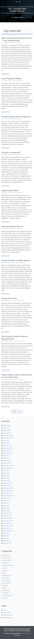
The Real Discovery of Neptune (16, 116)
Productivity (6, 583)
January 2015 (7, 516)
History (5, 568)
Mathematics (7, 575)
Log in (5, 610)
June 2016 (6, 473)
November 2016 (8, 465)
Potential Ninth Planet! (12, 226)
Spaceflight (6, 590)
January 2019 (7, 433)
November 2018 (8, 438)
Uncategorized (7, 595)
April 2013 (6, 538)
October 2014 (7, 523)
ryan (2, 42)
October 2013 (7, 528)
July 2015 (6, 501)
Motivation (6, 578)
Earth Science (7, 560)
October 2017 (7, 450)
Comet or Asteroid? (10, 152)
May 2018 (6, 443)
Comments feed (8, 615)
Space (5, 588)
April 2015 (6, 508)
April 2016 (6, 478)
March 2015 (6, 511)
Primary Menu (18, 17)
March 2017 (6, 458)
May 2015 (6, 506)
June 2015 (6, 503)
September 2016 (8, 468)
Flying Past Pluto (9, 298)
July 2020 (6, 428)
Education (6, 563)
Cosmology (6, 558)
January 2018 (7, 445)
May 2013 (6, 536)
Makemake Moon (9, 190)
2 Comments (18, 42)
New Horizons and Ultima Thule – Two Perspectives (16, 39)
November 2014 (8, 521)
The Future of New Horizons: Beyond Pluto (14, 337)
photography (7, 580)
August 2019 (7, 430)
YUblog (5, 598)
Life (4, 573)
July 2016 (6, 470)
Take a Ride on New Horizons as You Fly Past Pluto (16, 376)
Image (5, 570)
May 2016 (6, 475)
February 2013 (7, 543)
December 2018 (8, 435)
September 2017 (8, 453)
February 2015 (7, 513)
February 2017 (7, 460)
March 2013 (6, 541)
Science (5, 585)
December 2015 (8, 488)
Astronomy (6, 555)
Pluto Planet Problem (11, 78)
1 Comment (18, 228)
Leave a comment (17, 80)
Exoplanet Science (8, 565)
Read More (5, 74)
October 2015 (7, 493)
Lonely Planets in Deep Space (15, 260)
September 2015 (8, 496)
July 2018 (6, 440)
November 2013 (8, 526)
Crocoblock (17, 635)
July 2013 (6, 533)
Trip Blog (5, 593)
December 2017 (8, 448)
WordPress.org (7, 617)
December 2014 (8, 518)
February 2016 (7, 483)
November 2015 (8, 490)
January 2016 (7, 485)
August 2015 (7, 498)
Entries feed (7, 612)
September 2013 (8, 531)
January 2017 (7, 463)
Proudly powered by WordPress (12, 633)
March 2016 (6, 480)
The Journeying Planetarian (17, 10)
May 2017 (6, 455)
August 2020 (7, 425)
